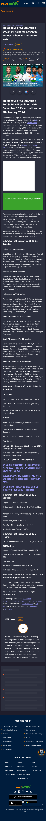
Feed (33, 762)
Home (7, 762)
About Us (8, 766)
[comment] (19, 91)
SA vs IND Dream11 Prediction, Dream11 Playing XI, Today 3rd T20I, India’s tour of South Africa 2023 (22, 468)
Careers (19, 762)
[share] (33, 91)
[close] (42, 804)
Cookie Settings (22, 778)
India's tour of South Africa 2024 (13, 25)
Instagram (31, 601)
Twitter (23, 601)
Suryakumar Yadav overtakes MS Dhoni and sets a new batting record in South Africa (22, 479)
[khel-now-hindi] (43, 3)
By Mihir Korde (8, 44)
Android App (27, 604)
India (36, 120)
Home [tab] (26, 3)
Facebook (16, 601)
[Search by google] (33, 3)
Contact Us (9, 770)
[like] (12, 91)
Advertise (20, 766)
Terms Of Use (10, 774)
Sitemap (35, 766)
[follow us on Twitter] (23, 791)
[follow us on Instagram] (19, 791)
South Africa (32, 123)
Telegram (8, 609)
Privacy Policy (22, 770)
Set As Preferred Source (15, 49)
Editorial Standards (23, 774)
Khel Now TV (36, 770)
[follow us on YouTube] (27, 791)
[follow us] (26, 91)
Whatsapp (33, 606)
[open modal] (41, 752)
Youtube (39, 601)
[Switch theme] (38, 3)
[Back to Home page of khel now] (10, 3)
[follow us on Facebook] (14, 791)
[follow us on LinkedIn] (31, 791)
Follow (18, 44)
